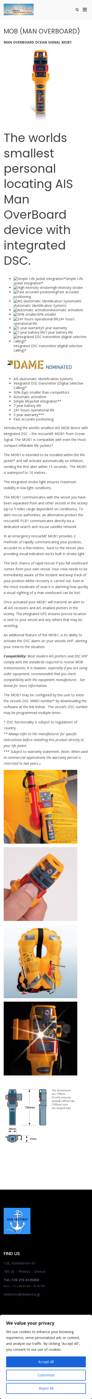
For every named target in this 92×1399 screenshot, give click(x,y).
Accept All (46, 1361)
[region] (46, 1357)
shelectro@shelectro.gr (22, 1294)
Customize (46, 1375)
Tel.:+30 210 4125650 (21, 1279)
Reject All (46, 1388)
